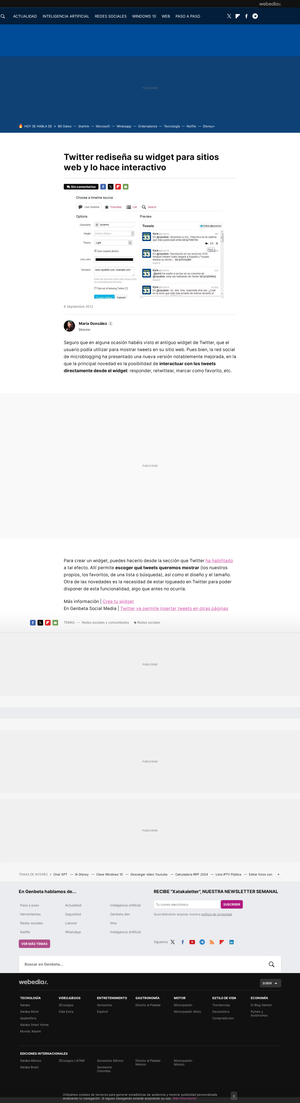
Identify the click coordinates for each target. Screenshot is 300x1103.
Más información (185, 1098)
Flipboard (237, 16)
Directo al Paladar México (148, 1062)
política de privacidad (216, 914)
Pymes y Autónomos (259, 1013)
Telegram (255, 16)
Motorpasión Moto (187, 1011)
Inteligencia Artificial (125, 932)
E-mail (125, 187)
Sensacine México (110, 1060)
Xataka (25, 1005)
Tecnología (172, 126)
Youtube (192, 941)
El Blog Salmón (261, 1005)
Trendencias (221, 1005)
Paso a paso (29, 905)
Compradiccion (223, 1018)
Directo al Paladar (148, 1005)
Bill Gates (64, 126)
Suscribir (231, 904)
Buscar (271, 964)
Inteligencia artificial (125, 905)
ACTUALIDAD (25, 16)
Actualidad (73, 905)
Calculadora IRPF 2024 (192, 874)
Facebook (246, 16)
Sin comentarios (83, 187)
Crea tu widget (118, 601)
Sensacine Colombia (104, 1069)
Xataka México (30, 1060)
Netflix (191, 126)
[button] (95, 323)
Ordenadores (147, 126)
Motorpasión (183, 1005)
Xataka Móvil (29, 1011)
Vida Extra (66, 1011)
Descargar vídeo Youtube (150, 874)
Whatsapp (124, 126)
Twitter (229, 16)
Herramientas (30, 914)
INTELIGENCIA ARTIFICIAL (66, 16)
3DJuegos (66, 1005)
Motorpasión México (183, 1062)
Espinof (102, 1011)
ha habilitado (219, 560)
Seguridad (73, 914)
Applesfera (28, 1018)
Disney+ (209, 126)
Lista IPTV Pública (229, 874)
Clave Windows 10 (110, 874)
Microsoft (103, 126)
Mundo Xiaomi (30, 1031)
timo (113, 923)
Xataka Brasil (29, 1067)
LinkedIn (231, 941)
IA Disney (82, 874)
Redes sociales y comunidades (105, 622)
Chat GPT (60, 874)
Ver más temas (34, 944)
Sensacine (104, 1005)
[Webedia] (270, 4)
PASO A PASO (188, 16)
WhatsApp (73, 932)
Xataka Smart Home (34, 1025)
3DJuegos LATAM (72, 1060)
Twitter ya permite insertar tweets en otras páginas (174, 608)
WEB (166, 16)
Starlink (83, 126)
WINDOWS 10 (144, 16)
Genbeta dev (120, 914)
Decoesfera (220, 1011)
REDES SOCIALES (111, 16)
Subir (267, 983)
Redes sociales (148, 622)
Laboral (71, 923)
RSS (212, 941)
